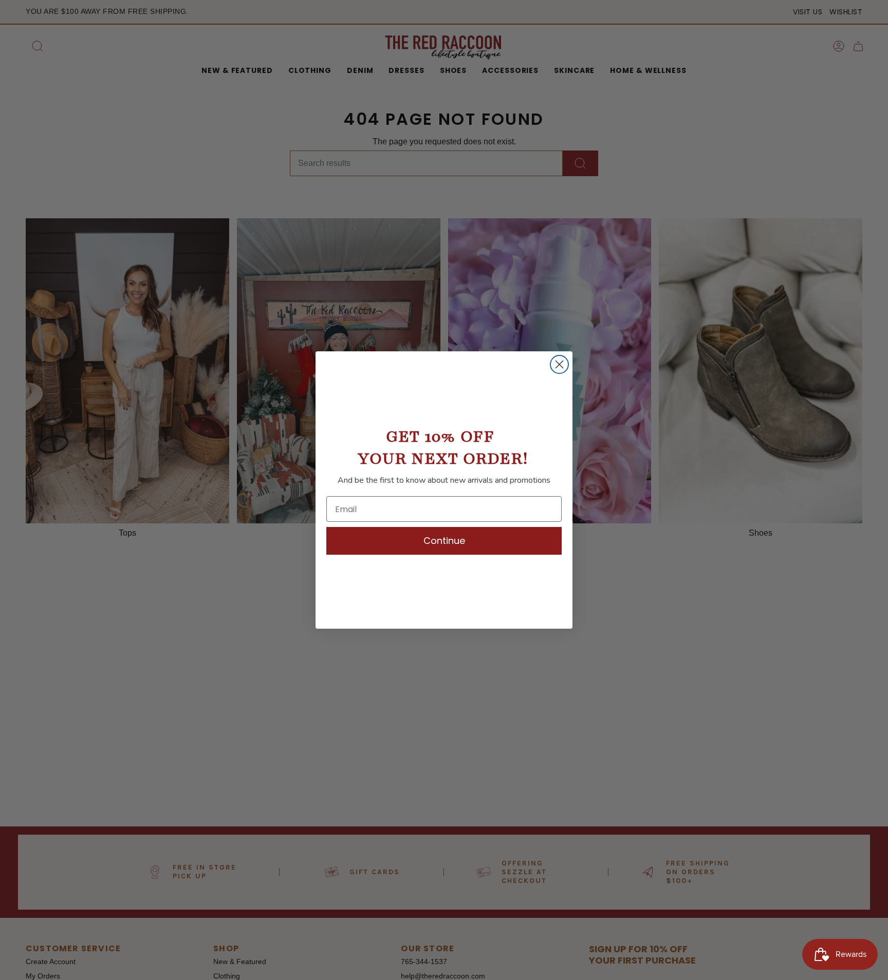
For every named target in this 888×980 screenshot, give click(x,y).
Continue (444, 540)
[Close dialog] (559, 364)
